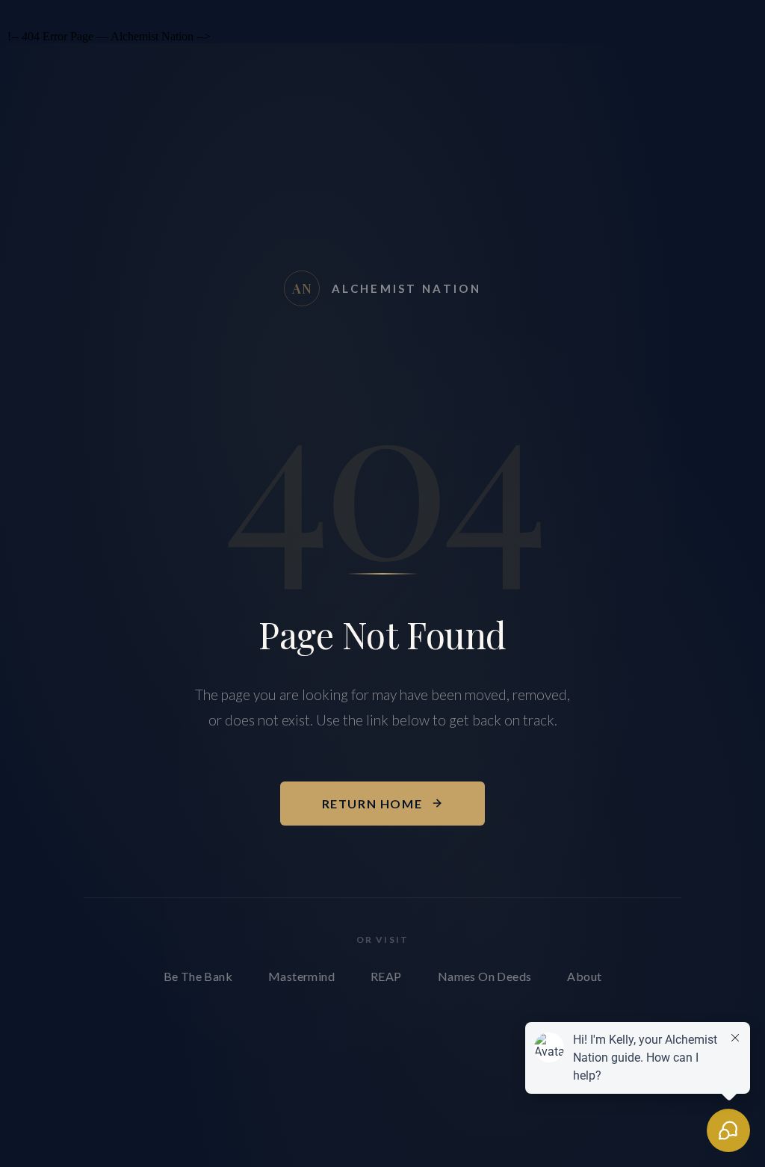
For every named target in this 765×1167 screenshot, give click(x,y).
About (584, 976)
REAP (386, 976)
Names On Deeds (485, 976)
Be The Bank (198, 976)
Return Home (372, 803)
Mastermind (301, 976)
